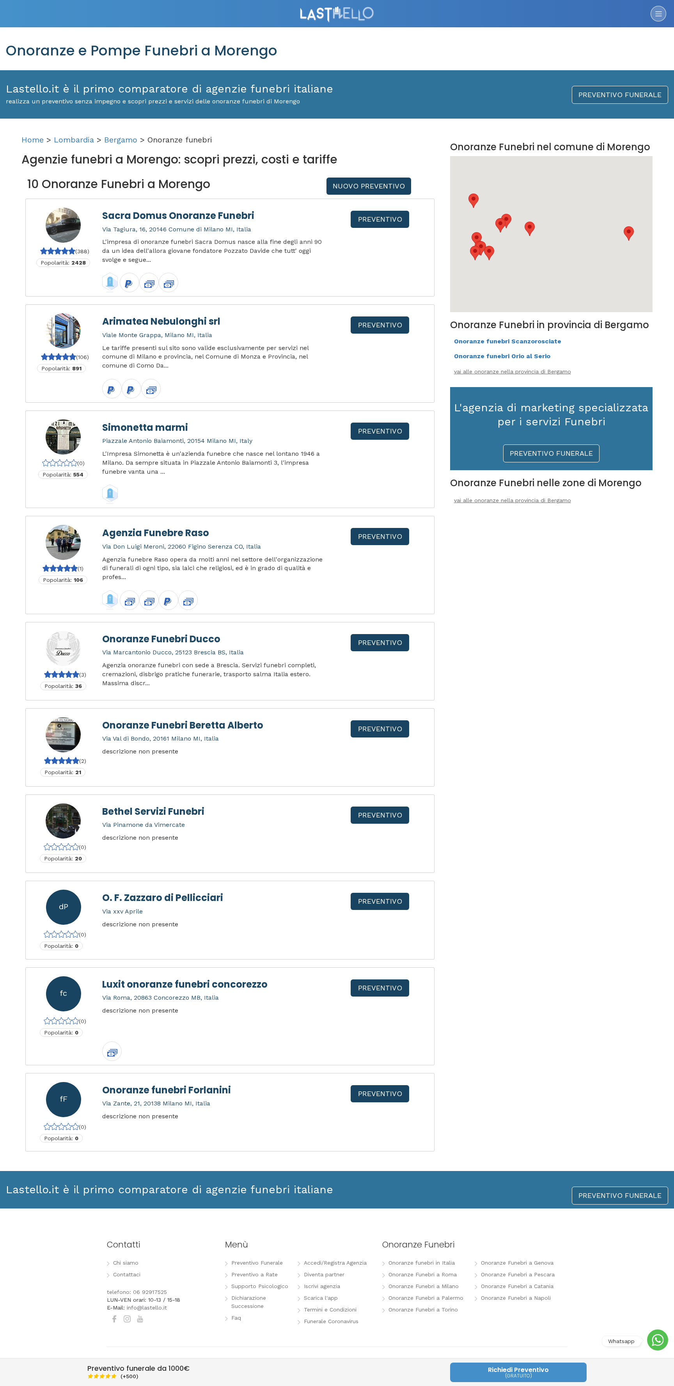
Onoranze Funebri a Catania (517, 1286)
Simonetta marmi (145, 427)
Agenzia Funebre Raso (155, 532)
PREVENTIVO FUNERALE (620, 95)
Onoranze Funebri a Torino (423, 1309)
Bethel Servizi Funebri (153, 811)
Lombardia (74, 139)
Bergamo (120, 139)
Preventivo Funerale (257, 1263)
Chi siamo (125, 1263)
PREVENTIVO (380, 219)
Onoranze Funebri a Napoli (516, 1298)
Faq (236, 1318)
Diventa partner (324, 1274)
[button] (475, 253)
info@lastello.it (147, 1307)
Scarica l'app (321, 1298)
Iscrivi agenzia (322, 1286)
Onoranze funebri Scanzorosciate (507, 341)
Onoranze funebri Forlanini (166, 1090)
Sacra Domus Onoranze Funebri (178, 215)
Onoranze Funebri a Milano (423, 1286)
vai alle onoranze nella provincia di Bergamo (512, 371)
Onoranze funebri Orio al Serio (502, 356)
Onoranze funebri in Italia (421, 1263)
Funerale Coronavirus (331, 1321)
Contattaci (126, 1274)
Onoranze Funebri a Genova (517, 1263)
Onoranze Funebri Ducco (161, 639)
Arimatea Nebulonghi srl (161, 321)
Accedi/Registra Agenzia (335, 1263)
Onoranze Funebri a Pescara (518, 1274)
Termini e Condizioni (330, 1309)
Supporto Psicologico (259, 1286)
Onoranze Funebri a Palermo (425, 1298)
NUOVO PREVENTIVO (369, 186)
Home (32, 139)
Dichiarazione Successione (248, 1302)
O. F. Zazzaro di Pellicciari (162, 897)
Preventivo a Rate (254, 1274)
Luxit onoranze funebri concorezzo (185, 984)
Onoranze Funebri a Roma (422, 1274)
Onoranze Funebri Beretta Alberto (182, 725)
